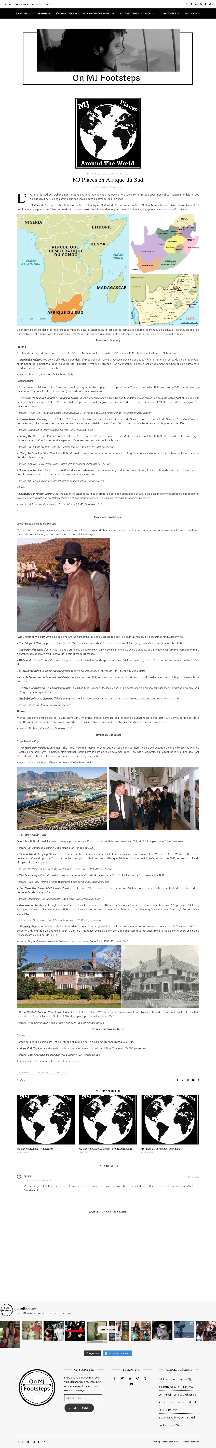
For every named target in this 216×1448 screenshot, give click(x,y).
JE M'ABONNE (79, 1408)
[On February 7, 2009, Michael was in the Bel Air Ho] (141, 1331)
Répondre (193, 1176)
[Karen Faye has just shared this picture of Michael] (97, 1332)
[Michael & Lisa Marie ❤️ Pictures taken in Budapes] (54, 1331)
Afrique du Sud (26, 1072)
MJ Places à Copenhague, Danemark (160, 1148)
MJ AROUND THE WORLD (97, 13)
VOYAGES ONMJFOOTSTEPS (136, 13)
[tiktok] (210, 4)
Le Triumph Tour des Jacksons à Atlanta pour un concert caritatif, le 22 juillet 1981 (178, 1402)
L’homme (42, 13)
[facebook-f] (191, 4)
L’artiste (22, 13)
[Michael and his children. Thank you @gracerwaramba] (10, 1334)
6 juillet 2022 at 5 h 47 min (37, 1180)
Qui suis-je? (22, 4)
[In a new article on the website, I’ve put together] (119, 1331)
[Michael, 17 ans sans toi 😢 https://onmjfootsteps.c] (162, 1330)
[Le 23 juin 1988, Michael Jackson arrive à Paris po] (184, 1329)
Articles (36, 4)
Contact (49, 4)
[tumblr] (206, 4)
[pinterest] (201, 4)
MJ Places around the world (108, 173)
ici (181, 334)
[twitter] (196, 4)
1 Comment (116, 187)
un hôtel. (32, 406)
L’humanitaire (65, 13)
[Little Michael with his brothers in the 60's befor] (32, 1330)
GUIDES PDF (192, 13)
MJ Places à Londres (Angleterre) (35, 1148)
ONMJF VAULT (168, 13)
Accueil (9, 4)
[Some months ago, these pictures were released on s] (75, 1331)
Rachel (23, 1080)
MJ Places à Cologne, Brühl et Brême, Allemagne (105, 1148)
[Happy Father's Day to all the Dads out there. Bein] (206, 1331)
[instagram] (187, 4)
